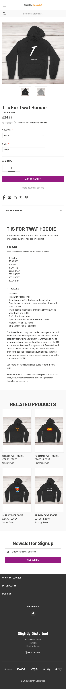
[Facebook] (3, 197)
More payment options (33, 188)
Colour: (6, 130)
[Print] (15, 197)
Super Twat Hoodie (12, 515)
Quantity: (7, 161)
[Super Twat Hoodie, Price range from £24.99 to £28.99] (17, 490)
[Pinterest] (26, 197)
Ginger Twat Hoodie (13, 456)
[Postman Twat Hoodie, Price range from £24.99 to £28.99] (49, 430)
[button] (38, 122)
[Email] (9, 197)
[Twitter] (20, 197)
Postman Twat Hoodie (47, 456)
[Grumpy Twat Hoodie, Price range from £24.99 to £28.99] (49, 490)
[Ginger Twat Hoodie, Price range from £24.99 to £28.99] (17, 430)
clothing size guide (32, 365)
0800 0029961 (34, 652)
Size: (4, 144)
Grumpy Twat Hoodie (46, 515)
